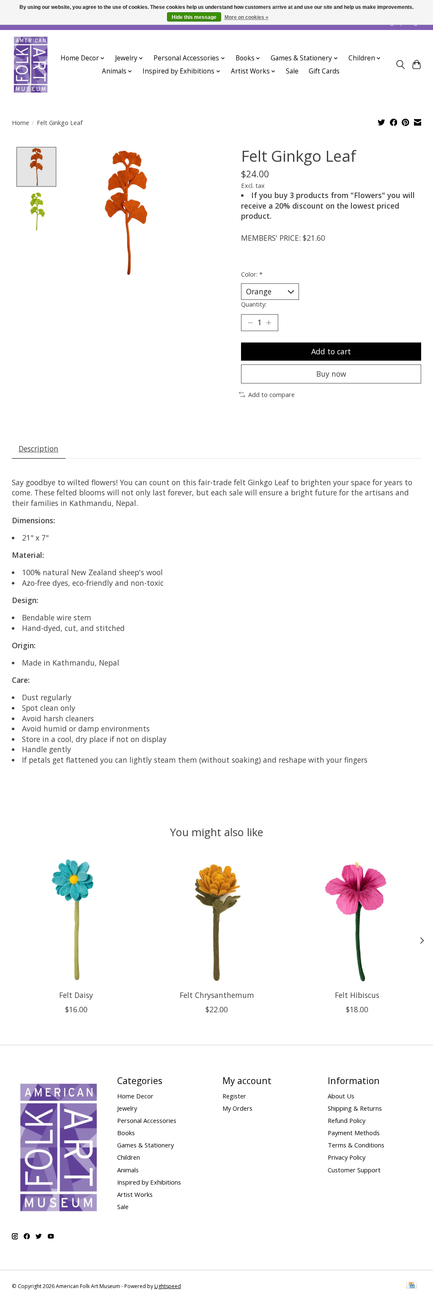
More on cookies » (247, 17)
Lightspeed (167, 1286)
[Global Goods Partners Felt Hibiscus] (357, 919)
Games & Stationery (145, 1145)
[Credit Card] (411, 1286)
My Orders (237, 1108)
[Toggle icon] (400, 64)
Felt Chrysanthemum (216, 995)
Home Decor (135, 1096)
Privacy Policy (346, 1157)
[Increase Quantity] (268, 323)
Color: (252, 274)
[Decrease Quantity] (250, 323)
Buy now (331, 374)
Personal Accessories (146, 1120)
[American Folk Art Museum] (30, 64)
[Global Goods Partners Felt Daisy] (76, 919)
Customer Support (354, 1170)
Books (126, 1132)
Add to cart (331, 351)
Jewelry (127, 1108)
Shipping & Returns (355, 1108)
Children (128, 1157)
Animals (128, 1170)
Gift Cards (324, 71)
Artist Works (135, 1194)
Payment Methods (354, 1132)
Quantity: (253, 304)
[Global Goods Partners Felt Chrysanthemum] (216, 919)
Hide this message (194, 17)
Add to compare (271, 394)
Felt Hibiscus (357, 995)
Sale (292, 71)
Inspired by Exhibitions (149, 1182)
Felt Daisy (76, 995)
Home (20, 122)
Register (234, 1096)
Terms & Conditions (356, 1145)
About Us (341, 1096)
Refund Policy (346, 1120)
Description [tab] (38, 448)
